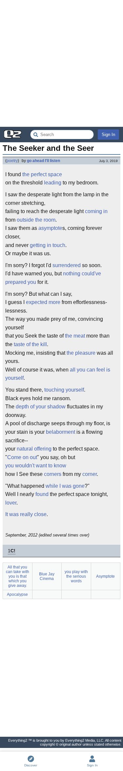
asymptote (50, 228)
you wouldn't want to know (35, 465)
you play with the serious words (76, 576)
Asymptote (105, 576)
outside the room (36, 220)
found (42, 494)
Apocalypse (17, 594)
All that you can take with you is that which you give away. (17, 576)
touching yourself (64, 390)
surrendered (66, 265)
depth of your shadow (41, 406)
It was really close (26, 514)
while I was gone (65, 486)
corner (89, 474)
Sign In (108, 134)
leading (52, 182)
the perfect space (42, 174)
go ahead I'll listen (43, 160)
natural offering (34, 449)
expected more (43, 302)
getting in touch (47, 245)
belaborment (60, 432)
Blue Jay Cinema (46, 576)
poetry (12, 160)
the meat (75, 336)
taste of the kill (30, 344)
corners (52, 474)
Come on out (22, 457)
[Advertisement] (61, 63)
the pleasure (81, 353)
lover (10, 503)
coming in (96, 211)
